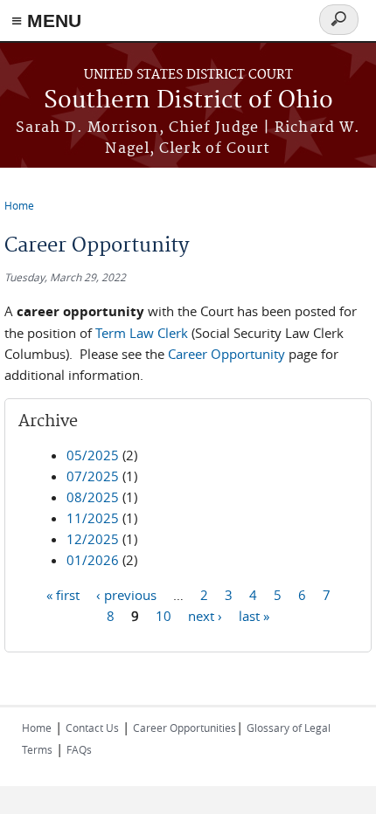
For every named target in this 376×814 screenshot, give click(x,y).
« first (63, 594)
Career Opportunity (228, 353)
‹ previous (126, 594)
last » (254, 615)
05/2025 (92, 455)
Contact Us (92, 728)
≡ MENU (46, 20)
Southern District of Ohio (188, 100)
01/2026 (92, 560)
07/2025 (92, 476)
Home (19, 205)
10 (163, 615)
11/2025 (92, 518)
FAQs (79, 749)
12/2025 (92, 539)
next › (205, 615)
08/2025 (92, 497)
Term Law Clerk (141, 332)
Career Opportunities (184, 728)
